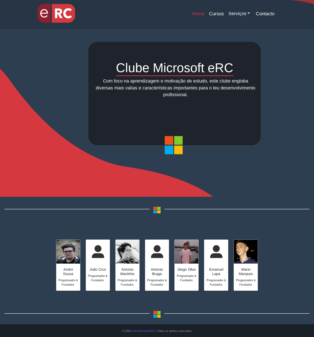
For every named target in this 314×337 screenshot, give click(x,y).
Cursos (216, 13)
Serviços (237, 13)
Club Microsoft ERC (143, 330)
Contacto (265, 13)
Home (198, 13)
